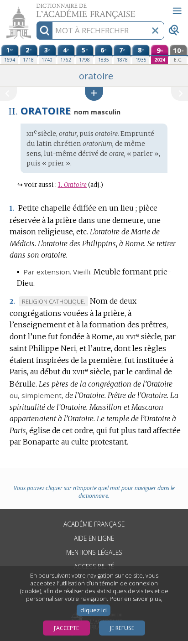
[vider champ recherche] (155, 30)
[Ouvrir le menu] (177, 11)
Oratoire (72, 185)
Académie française (94, 524)
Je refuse (122, 628)
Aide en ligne (94, 538)
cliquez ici (93, 610)
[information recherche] (44, 30)
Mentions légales (94, 552)
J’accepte (66, 628)
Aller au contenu (35, 8)
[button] (94, 93)
